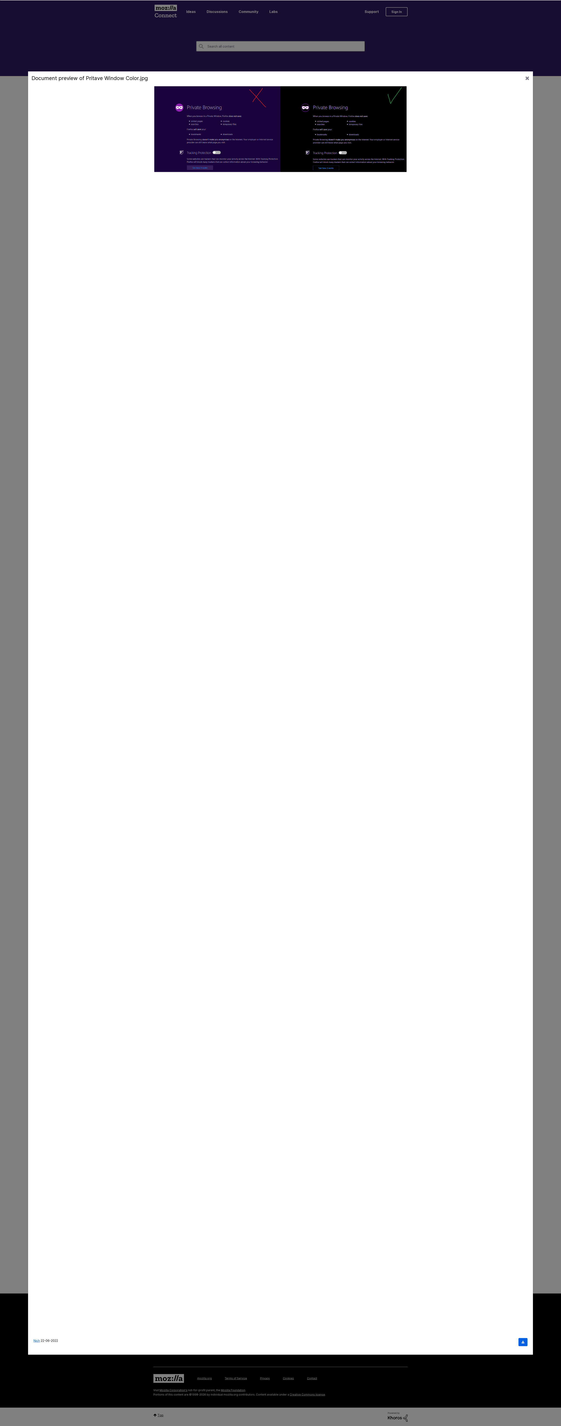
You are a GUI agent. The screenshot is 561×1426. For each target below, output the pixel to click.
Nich (37, 1340)
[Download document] (522, 1342)
